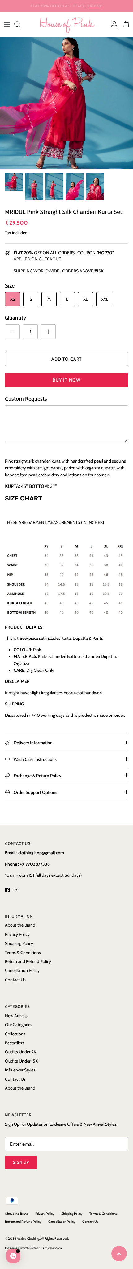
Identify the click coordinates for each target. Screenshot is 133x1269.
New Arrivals (16, 1015)
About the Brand (20, 925)
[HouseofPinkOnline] (66, 24)
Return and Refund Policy (28, 961)
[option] (66, 103)
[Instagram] (16, 890)
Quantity (15, 317)
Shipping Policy (19, 943)
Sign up (21, 1162)
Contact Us (15, 979)
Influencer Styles (20, 1070)
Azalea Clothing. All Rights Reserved (42, 1238)
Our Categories (18, 1024)
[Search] (20, 24)
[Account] (112, 24)
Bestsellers (14, 1043)
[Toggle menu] (7, 24)
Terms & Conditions (23, 952)
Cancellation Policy (22, 970)
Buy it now (66, 380)
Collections (15, 1034)
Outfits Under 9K (20, 1052)
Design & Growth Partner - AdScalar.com (33, 1248)
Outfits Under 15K (21, 1061)
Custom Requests (26, 398)
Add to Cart (66, 359)
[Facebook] (7, 890)
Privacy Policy (17, 934)
